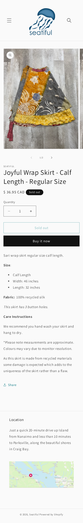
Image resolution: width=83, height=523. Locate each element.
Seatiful (34, 514)
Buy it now (41, 241)
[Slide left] (31, 158)
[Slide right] (52, 158)
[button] (9, 20)
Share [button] (12, 385)
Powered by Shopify (51, 514)
